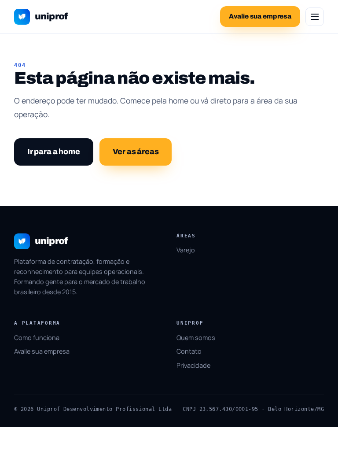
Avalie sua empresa (42, 351)
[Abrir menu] (314, 16)
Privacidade (193, 365)
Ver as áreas (136, 152)
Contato (189, 351)
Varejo (185, 250)
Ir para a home (53, 152)
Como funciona (36, 337)
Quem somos (195, 337)
